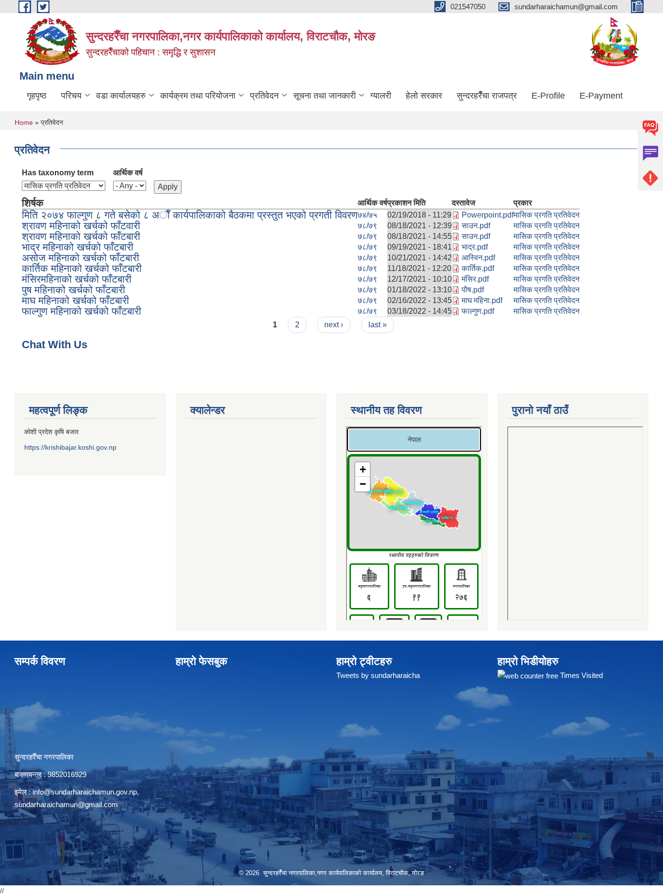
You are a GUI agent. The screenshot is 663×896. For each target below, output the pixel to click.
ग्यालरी (380, 96)
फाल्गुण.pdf (478, 311)
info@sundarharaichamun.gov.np (85, 792)
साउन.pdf (476, 225)
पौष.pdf (473, 290)
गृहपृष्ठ (37, 96)
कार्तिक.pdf (478, 268)
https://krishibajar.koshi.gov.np (70, 447)
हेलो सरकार (424, 96)
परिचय (71, 96)
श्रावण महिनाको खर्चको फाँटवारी (81, 225)
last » (377, 325)
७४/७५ (367, 215)
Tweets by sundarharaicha (378, 675)
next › (333, 325)
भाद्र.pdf (475, 247)
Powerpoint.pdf (488, 215)
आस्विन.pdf (478, 258)
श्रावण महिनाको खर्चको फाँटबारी (81, 236)
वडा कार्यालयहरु (121, 96)
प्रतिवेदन (264, 96)
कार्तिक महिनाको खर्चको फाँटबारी (82, 268)
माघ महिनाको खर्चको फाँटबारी (75, 300)
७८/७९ (367, 225)
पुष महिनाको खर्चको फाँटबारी (73, 289)
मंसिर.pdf (475, 279)
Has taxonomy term (58, 173)
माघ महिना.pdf (482, 300)
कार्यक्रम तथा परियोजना (197, 96)
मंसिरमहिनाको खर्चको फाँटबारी (77, 279)
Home (24, 122)
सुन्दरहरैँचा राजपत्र (487, 96)
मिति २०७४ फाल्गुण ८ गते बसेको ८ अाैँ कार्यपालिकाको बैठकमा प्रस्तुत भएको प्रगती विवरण (190, 214)
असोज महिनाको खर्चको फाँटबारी (80, 257)
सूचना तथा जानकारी (324, 96)
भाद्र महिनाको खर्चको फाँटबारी (77, 247)
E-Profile (548, 96)
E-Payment (601, 96)
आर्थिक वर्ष (128, 173)
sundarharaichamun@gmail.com (66, 804)
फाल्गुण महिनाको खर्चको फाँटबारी (81, 311)
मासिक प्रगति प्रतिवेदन (547, 215)
